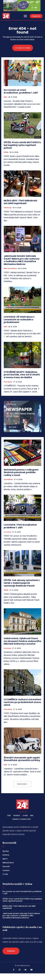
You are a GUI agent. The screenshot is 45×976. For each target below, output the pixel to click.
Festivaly (8, 208)
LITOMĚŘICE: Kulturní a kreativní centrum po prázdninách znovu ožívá (22, 702)
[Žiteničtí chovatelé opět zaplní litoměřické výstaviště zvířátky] (22, 740)
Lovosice (7, 532)
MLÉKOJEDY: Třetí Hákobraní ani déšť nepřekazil (20, 202)
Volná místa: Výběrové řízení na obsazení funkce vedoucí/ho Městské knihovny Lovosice (22, 641)
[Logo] (6, 16)
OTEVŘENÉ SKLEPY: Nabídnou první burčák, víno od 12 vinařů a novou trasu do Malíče (22, 374)
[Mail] (25, 969)
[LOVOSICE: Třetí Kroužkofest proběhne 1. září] (22, 508)
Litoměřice (8, 479)
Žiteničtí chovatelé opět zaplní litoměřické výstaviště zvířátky (22, 759)
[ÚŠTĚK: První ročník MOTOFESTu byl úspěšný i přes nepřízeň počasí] (22, 125)
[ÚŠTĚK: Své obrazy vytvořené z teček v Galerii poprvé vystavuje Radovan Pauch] (22, 563)
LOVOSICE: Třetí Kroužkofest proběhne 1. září (20, 526)
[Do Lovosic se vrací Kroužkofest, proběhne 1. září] (22, 73)
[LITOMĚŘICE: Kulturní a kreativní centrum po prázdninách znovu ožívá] (22, 682)
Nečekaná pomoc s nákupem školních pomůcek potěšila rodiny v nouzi (21, 472)
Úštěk (6, 152)
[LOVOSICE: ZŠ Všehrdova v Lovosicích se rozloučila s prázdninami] (22, 300)
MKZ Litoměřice (10, 269)
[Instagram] (19, 969)
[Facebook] (13, 969)
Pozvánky (8, 382)
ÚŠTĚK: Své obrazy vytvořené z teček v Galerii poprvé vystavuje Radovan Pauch (22, 583)
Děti (5, 97)
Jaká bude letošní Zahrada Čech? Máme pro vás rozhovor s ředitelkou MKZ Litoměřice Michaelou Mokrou (22, 260)
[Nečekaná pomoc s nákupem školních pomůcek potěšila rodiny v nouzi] (22, 453)
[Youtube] (31, 969)
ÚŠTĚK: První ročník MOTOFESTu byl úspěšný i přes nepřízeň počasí (22, 145)
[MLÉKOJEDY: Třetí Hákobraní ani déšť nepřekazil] (22, 183)
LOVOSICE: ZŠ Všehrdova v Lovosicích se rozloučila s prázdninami (19, 319)
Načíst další (21, 784)
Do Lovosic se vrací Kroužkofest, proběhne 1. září (21, 91)
